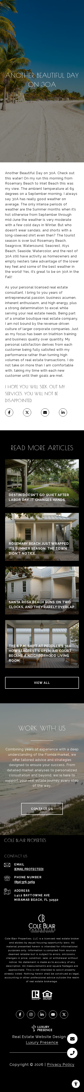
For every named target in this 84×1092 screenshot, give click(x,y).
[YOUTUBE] (53, 1014)
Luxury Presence (42, 1042)
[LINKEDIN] (42, 1014)
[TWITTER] (64, 1014)
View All (42, 682)
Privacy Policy (60, 1064)
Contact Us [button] (42, 808)
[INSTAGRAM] (31, 1014)
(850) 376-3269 (24, 882)
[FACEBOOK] (20, 1014)
